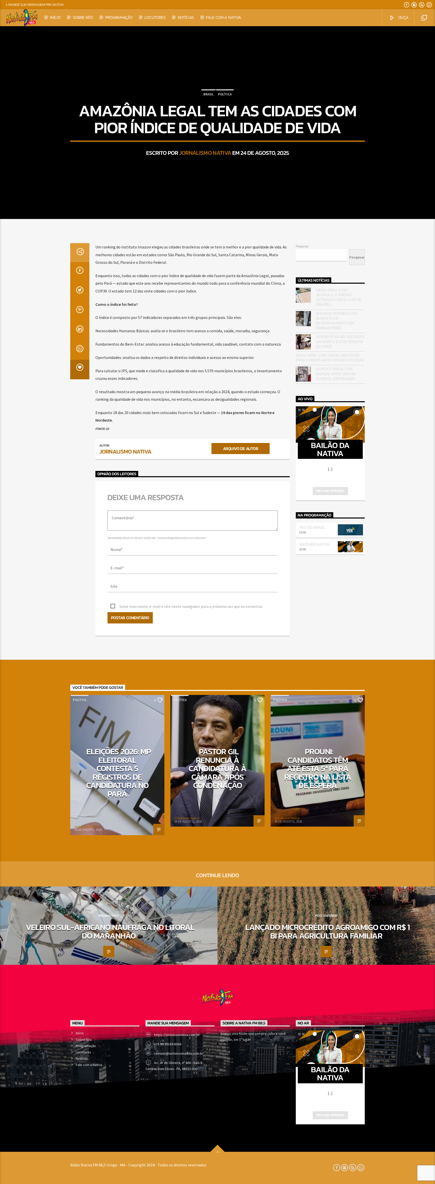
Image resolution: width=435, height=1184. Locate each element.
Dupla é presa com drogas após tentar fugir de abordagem (336, 373)
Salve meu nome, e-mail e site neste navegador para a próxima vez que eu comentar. (191, 606)
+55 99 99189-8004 (167, 1044)
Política (225, 94)
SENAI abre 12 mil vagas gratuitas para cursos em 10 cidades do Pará (330, 357)
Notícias (186, 17)
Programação (118, 17)
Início (55, 17)
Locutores (154, 17)
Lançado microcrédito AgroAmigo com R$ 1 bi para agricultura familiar (327, 931)
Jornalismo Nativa (205, 153)
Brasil (208, 94)
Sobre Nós (83, 17)
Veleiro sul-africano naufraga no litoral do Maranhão (110, 931)
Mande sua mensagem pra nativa (36, 4)
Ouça (402, 17)
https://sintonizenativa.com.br (177, 1034)
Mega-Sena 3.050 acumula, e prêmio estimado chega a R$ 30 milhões (338, 297)
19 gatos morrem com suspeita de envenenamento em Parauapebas (336, 320)
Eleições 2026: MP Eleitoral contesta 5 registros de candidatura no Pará (118, 773)
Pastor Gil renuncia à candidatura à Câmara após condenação (217, 768)
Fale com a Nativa (223, 17)
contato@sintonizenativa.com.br (178, 1053)
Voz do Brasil (312, 527)
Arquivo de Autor (240, 449)
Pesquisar (302, 246)
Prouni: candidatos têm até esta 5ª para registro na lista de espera (317, 768)
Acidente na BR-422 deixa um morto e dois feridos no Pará (340, 341)
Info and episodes (330, 491)
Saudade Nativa (314, 544)
